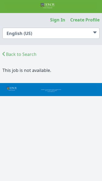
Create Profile (85, 20)
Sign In (57, 20)
